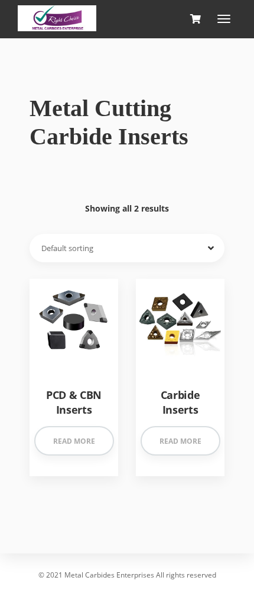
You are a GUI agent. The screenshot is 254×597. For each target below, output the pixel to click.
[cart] (195, 19)
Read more (74, 441)
